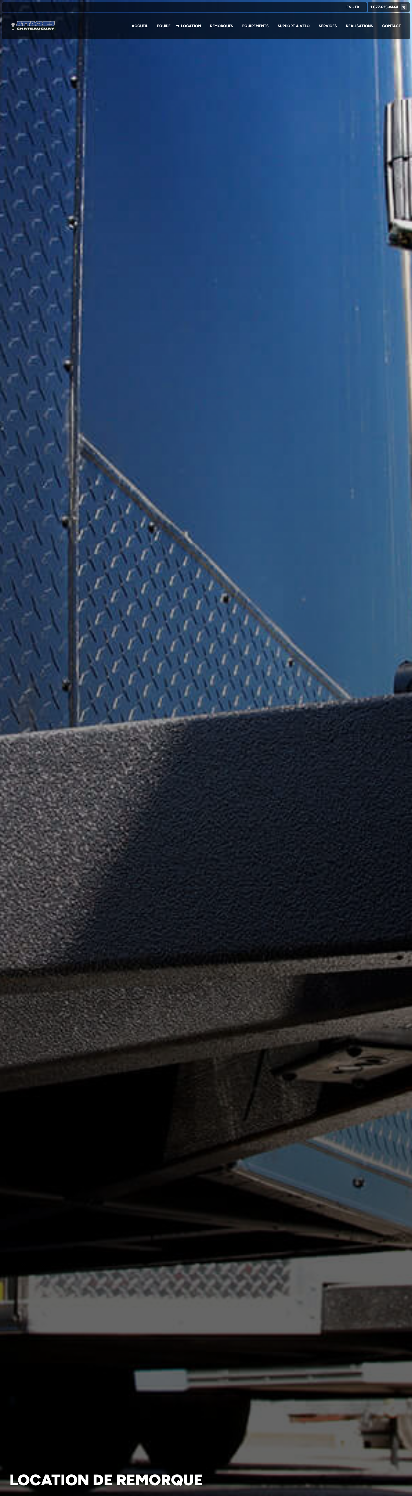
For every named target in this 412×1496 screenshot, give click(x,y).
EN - (352, 7)
